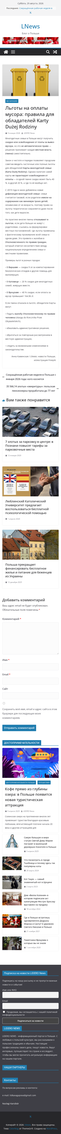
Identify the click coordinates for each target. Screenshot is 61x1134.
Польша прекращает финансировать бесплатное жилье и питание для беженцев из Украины (28, 570)
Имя (5, 660)
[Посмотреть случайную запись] (55, 52)
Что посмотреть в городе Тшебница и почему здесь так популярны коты (39, 863)
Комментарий (11, 619)
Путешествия (44, 782)
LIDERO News (29, 133)
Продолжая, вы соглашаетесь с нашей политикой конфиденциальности (29, 1013)
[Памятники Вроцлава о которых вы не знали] (12, 944)
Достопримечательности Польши (20, 782)
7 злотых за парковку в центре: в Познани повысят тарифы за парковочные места (29, 445)
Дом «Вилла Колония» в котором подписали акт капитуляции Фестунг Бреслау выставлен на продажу (39, 900)
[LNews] (5, 52)
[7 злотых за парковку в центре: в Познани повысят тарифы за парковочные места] (30, 409)
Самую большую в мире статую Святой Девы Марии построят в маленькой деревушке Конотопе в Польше (40, 842)
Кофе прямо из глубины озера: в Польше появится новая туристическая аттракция (28, 796)
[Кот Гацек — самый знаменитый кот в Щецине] (12, 883)
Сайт (5, 688)
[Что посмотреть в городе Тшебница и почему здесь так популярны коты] (12, 865)
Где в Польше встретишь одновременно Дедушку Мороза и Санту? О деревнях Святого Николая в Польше (39, 922)
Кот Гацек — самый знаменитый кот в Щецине (38, 881)
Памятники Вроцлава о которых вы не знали (36, 942)
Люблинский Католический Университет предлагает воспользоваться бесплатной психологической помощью (27, 507)
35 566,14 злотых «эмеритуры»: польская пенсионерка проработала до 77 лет (30, 388)
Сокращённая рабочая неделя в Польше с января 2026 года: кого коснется (31, 377)
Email (6, 674)
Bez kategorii (12, 101)
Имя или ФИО (9, 990)
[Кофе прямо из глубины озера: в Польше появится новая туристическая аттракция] (30, 763)
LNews (30, 26)
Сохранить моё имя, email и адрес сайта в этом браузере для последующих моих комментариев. (29, 713)
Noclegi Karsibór (10, 1103)
